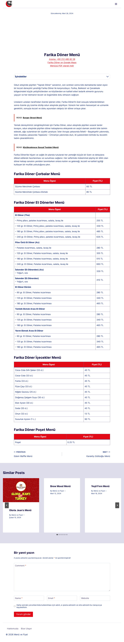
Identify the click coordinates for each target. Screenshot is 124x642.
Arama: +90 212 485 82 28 (62, 59)
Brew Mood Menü (60, 486)
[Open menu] (116, 4)
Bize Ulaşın (26, 628)
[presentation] (21, 490)
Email (51, 598)
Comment (20, 565)
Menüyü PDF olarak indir (62, 66)
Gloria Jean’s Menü (20, 510)
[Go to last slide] (7, 505)
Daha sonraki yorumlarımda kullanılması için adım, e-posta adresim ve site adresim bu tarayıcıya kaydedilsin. (59, 606)
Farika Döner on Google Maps (62, 62)
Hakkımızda (12, 628)
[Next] (117, 505)
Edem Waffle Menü (23, 454)
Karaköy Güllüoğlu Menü (98, 454)
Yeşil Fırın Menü (100, 486)
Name (19, 598)
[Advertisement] (62, 33)
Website (85, 598)
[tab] (57, 534)
